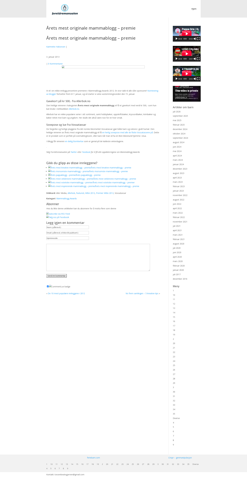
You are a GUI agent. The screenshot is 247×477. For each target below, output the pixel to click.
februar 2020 (179, 265)
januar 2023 (178, 190)
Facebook (86, 152)
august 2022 (178, 199)
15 (174, 317)
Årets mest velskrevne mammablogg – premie (114, 178)
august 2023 (178, 173)
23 (174, 356)
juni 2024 (177, 146)
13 (174, 308)
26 (174, 369)
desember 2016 (180, 278)
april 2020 (177, 256)
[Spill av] (176, 38)
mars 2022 (178, 212)
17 (174, 325)
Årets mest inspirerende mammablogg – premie (117, 186)
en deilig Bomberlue (74, 141)
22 (174, 352)
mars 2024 (178, 160)
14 (174, 312)
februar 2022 (179, 217)
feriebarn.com (93, 457)
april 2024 (177, 155)
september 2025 (180, 115)
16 (174, 321)
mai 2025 (177, 120)
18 (174, 330)
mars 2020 (178, 261)
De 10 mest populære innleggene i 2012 (66, 293)
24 (174, 361)
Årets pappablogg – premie (88, 175)
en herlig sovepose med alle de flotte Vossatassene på (127, 132)
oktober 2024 (179, 133)
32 (174, 400)
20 (174, 343)
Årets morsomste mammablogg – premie (108, 171)
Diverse (176, 418)
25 (174, 365)
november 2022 (180, 195)
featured (80, 193)
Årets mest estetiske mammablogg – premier (114, 182)
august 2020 (178, 243)
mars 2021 (178, 234)
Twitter (74, 152)
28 (174, 378)
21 (174, 347)
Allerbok (71, 193)
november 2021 (180, 221)
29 (174, 383)
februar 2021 (179, 239)
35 (174, 413)
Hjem (193, 8)
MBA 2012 (90, 193)
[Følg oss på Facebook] (57, 217)
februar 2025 (179, 124)
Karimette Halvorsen (55, 46)
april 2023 (177, 177)
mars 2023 (178, 182)
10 (174, 295)
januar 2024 (178, 164)
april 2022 (177, 208)
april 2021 (177, 230)
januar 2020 (178, 270)
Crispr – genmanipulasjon (180, 457)
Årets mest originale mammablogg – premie (91, 38)
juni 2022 (177, 204)
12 (174, 303)
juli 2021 (177, 226)
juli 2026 (177, 111)
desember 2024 (180, 129)
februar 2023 (179, 186)
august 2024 (178, 142)
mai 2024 (177, 151)
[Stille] (195, 38)
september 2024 (180, 138)
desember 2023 (180, 168)
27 (174, 374)
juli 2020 (177, 248)
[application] (187, 34)
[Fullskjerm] (198, 38)
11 (174, 299)
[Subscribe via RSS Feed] (58, 213)
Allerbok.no (74, 108)
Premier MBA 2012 (105, 193)
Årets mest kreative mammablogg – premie (111, 167)
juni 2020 (177, 252)
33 (174, 405)
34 (174, 409)
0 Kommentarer (55, 63)
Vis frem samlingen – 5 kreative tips (142, 293)
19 (174, 334)
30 (174, 391)
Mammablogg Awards (66, 198)
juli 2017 (177, 274)
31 (174, 396)
